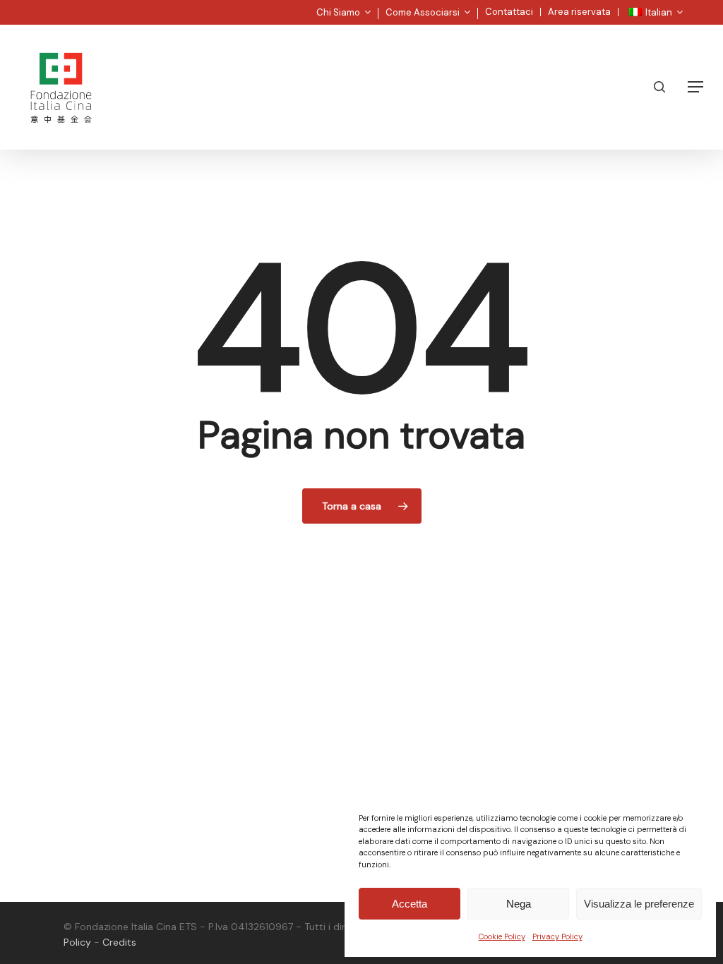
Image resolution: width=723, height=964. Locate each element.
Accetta (409, 904)
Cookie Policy (502, 936)
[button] (695, 87)
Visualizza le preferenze (639, 904)
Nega (518, 904)
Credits (119, 942)
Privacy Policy (557, 936)
